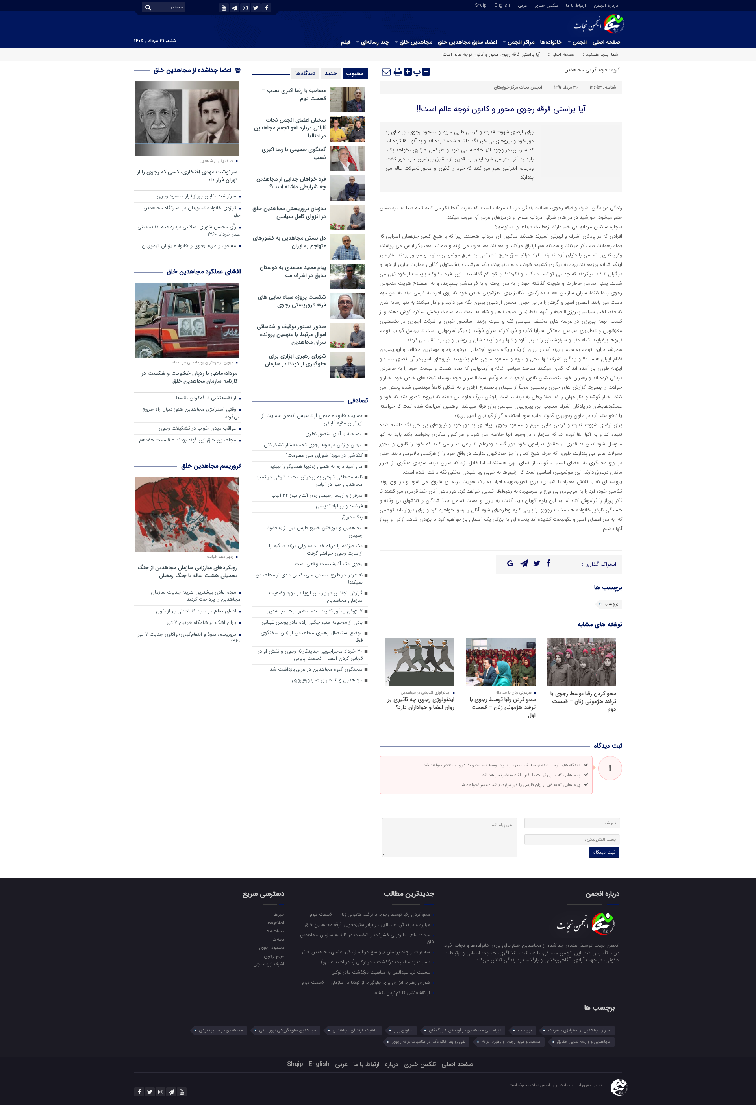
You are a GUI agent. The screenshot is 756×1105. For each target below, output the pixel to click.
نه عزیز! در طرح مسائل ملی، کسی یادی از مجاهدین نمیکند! (309, 579)
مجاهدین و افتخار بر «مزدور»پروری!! (326, 680)
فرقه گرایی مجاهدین (585, 70)
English (502, 5)
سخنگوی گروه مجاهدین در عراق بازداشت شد (316, 669)
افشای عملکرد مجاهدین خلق (204, 272)
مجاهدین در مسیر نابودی (221, 1030)
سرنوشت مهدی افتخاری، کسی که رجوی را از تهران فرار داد (187, 176)
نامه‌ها (278, 939)
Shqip (481, 5)
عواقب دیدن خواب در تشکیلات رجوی (198, 428)
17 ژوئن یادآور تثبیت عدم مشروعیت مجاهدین (314, 611)
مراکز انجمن (521, 42)
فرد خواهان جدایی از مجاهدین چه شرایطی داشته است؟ (291, 183)
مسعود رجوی (271, 947)
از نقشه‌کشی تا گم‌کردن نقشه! (207, 398)
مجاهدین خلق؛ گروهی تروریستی (287, 1030)
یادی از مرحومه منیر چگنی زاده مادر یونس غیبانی (312, 622)
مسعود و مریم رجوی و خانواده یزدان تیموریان (190, 246)
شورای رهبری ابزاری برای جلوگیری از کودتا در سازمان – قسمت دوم (367, 982)
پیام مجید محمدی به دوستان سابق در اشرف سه (293, 271)
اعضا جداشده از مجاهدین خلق (193, 70)
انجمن (580, 42)
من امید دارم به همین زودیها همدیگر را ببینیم (316, 466)
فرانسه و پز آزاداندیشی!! (338, 506)
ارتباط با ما (576, 5)
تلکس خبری (546, 5)
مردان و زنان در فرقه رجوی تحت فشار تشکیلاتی (313, 445)
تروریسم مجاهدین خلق (211, 466)
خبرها (279, 914)
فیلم (345, 42)
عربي (522, 5)
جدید (331, 73)
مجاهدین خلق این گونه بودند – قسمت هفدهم (188, 440)
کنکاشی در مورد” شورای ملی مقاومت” (324, 455)
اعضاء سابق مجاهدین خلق (467, 42)
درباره (391, 1064)
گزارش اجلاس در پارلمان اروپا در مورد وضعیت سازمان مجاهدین (316, 597)
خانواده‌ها (551, 42)
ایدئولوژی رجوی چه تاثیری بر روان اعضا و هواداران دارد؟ (420, 703)
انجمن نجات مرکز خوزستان (518, 87)
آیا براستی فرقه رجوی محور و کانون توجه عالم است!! (501, 109)
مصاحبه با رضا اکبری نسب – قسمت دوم (294, 94)
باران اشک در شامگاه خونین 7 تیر (202, 623)
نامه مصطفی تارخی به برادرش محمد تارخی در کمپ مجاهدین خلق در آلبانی (309, 481)
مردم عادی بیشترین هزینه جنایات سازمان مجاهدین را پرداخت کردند (196, 596)
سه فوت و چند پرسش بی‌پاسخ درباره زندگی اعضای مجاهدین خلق (367, 951)
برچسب (611, 604)
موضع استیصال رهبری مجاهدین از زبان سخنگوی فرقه (312, 636)
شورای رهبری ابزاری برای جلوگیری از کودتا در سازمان (295, 360)
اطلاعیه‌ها (275, 922)
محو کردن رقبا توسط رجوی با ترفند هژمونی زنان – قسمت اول (503, 707)
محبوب (355, 73)
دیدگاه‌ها (305, 73)
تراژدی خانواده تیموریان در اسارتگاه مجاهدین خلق (192, 212)
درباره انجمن (606, 5)
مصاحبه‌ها (274, 930)
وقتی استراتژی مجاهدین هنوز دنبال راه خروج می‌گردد (191, 413)
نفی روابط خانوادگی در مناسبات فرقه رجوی (428, 1042)
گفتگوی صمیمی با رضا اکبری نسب (294, 153)
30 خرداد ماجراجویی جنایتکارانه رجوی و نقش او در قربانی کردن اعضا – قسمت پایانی (310, 655)
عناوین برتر (403, 1030)
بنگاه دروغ (352, 517)
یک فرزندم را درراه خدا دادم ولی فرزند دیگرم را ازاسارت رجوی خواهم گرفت (316, 549)
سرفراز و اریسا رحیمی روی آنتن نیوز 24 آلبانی (316, 496)
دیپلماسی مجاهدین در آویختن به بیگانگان (465, 1030)
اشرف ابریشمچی (268, 963)
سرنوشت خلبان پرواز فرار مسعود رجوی (197, 196)
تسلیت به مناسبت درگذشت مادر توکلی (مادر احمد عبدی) (376, 961)
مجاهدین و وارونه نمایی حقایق (584, 1042)
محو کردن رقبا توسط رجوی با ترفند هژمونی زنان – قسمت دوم (583, 701)
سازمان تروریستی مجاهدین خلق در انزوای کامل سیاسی (289, 212)
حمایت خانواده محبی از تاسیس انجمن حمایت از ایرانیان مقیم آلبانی (312, 419)
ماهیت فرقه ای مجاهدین (355, 1030)
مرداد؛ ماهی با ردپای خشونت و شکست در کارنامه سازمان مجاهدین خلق (189, 377)
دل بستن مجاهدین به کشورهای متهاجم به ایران (289, 242)
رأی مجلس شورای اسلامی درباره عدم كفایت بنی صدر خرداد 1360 (189, 230)
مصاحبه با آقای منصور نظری (334, 434)
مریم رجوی (274, 955)
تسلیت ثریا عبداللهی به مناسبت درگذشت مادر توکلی (381, 972)
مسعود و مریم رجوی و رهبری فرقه (511, 1042)
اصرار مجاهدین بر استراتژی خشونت (579, 1030)
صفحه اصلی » (561, 54)
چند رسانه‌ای (375, 42)
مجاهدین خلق (416, 42)
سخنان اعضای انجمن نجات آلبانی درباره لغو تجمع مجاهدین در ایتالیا (290, 128)
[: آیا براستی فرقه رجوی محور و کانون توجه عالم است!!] (387, 72)
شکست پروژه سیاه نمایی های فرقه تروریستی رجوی (292, 301)
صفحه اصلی (606, 42)
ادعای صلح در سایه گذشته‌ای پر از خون (197, 611)
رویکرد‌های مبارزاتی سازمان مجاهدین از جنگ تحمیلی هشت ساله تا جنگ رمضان (187, 571)
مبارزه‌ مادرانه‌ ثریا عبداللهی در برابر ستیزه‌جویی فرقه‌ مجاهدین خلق (368, 924)
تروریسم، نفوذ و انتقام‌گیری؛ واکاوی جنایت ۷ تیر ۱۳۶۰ (189, 638)
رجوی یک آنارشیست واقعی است (329, 564)
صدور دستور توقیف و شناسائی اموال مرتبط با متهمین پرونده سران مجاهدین (291, 334)
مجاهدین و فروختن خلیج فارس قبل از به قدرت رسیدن (314, 531)
